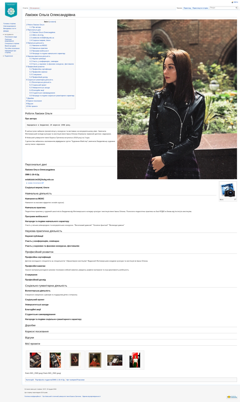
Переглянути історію (200, 8)
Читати (179, 8)
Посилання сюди (11, 37)
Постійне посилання (12, 48)
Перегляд (187, 8)
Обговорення (34, 8)
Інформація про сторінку (10, 51)
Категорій (30, 380)
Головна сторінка (9, 24)
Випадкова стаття (9, 28)
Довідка (6, 31)
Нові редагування (9, 26)
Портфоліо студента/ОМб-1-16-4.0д (49, 380)
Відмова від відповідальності (91, 396)
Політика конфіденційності (32, 396)
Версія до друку (10, 46)
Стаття (25, 8)
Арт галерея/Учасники (75, 380)
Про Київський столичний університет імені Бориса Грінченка (61, 396)
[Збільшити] (235, 199)
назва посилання (35, 183)
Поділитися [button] (9, 56)
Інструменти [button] (9, 34)
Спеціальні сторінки (12, 43)
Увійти (236, 2)
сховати (52, 22)
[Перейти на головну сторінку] (11, 10)
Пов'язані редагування (9, 40)
